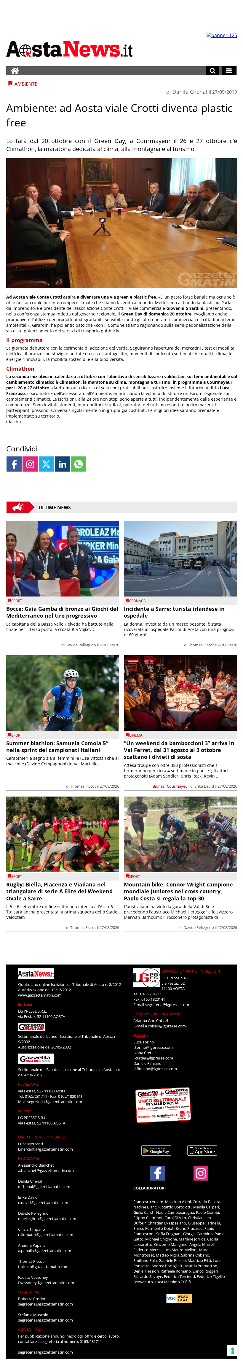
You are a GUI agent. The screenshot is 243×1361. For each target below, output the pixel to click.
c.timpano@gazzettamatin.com (45, 1234)
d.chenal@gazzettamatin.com (44, 1186)
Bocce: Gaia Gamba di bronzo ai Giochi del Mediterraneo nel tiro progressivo (62, 612)
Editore (25, 1004)
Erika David (204, 786)
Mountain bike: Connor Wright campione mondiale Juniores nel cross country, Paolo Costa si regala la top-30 (178, 891)
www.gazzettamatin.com (40, 995)
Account (140, 1035)
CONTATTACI (29, 1329)
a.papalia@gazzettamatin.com (44, 1250)
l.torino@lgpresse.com (153, 1047)
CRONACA (137, 600)
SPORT (16, 600)
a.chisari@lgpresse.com (165, 1026)
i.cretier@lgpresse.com (153, 1058)
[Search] (212, 70)
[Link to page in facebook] (14, 464)
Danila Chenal (189, 91)
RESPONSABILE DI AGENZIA (157, 1013)
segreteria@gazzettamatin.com (54, 1101)
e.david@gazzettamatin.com (43, 1202)
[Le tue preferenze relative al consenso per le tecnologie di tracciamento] (232, 1350)
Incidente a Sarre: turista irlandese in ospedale (174, 612)
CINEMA (136, 735)
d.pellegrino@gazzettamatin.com (47, 1218)
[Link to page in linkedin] (62, 464)
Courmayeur (178, 786)
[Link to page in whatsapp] (78, 464)
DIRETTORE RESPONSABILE (42, 1137)
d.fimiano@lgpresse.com (155, 1068)
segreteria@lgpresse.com (167, 1004)
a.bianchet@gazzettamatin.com (46, 1170)
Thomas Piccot (201, 645)
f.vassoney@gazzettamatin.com (46, 1282)
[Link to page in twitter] (46, 464)
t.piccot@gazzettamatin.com (43, 1266)
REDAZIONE (28, 1084)
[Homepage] (15, 70)
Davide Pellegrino (80, 645)
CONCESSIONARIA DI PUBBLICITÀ (191, 971)
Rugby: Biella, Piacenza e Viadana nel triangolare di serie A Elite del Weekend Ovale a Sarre (59, 891)
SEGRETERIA (28, 1292)
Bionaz (158, 786)
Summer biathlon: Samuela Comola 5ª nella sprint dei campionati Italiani (57, 747)
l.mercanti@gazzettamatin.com (45, 1149)
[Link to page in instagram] (30, 464)
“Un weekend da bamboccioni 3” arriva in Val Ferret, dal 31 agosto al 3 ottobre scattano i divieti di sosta (179, 750)
